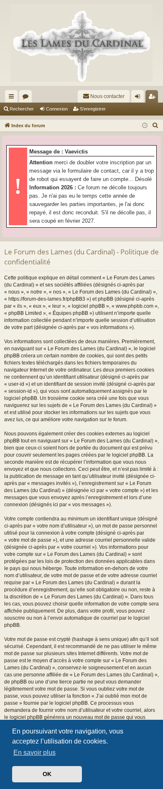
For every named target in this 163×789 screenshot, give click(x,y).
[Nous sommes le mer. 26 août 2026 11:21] (145, 126)
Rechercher (22, 108)
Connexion (57, 108)
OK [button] (47, 774)
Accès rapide (13, 98)
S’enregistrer (93, 108)
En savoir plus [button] (34, 752)
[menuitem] (104, 96)
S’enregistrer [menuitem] (153, 98)
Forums (27, 98)
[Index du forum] (81, 43)
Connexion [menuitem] (139, 98)
